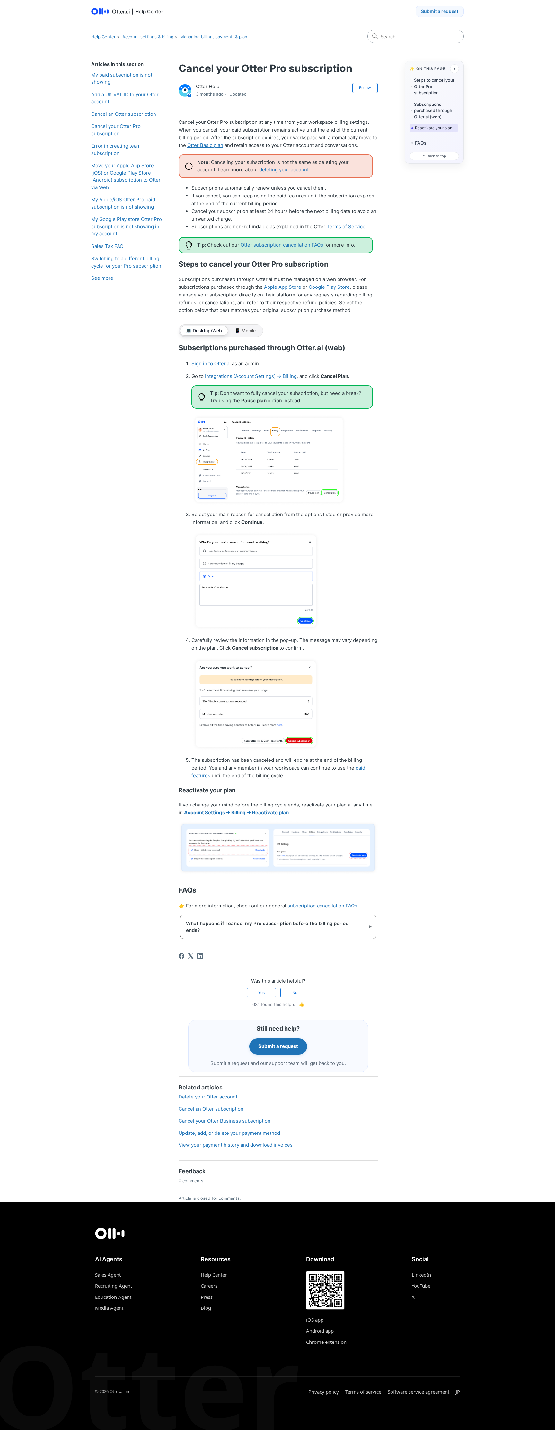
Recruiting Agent (113, 1285)
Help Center (103, 36)
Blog (206, 1308)
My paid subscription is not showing (121, 78)
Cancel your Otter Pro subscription (116, 130)
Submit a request (439, 11)
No (294, 992)
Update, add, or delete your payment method (229, 1133)
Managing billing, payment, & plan (213, 36)
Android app (320, 1330)
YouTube (421, 1285)
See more (102, 278)
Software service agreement (418, 1392)
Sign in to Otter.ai (211, 363)
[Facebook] (181, 956)
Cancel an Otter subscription (123, 114)
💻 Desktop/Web (204, 330)
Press (207, 1297)
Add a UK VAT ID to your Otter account (125, 98)
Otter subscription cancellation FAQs (282, 245)
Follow (365, 87)
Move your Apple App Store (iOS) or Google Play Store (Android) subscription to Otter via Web (126, 176)
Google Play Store (329, 287)
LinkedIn (421, 1274)
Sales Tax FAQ (107, 246)
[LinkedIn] (200, 956)
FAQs (421, 143)
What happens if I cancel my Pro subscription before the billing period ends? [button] (273, 926)
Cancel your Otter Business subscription (224, 1121)
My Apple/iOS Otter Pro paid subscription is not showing (123, 203)
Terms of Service (346, 226)
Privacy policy (323, 1392)
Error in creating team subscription (116, 149)
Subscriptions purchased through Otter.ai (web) (433, 110)
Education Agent (113, 1297)
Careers (209, 1285)
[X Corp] (191, 956)
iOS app (314, 1319)
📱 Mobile (245, 330)
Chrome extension (326, 1342)
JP (458, 1392)
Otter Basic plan (205, 145)
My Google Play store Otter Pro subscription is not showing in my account (126, 226)
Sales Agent (108, 1274)
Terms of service (363, 1392)
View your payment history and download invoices (236, 1145)
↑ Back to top (434, 156)
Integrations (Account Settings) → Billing (251, 376)
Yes (261, 992)
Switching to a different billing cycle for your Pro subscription (126, 262)
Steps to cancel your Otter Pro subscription (434, 86)
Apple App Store (282, 287)
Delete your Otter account (208, 1097)
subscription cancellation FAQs (322, 906)
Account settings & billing (147, 36)
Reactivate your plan (433, 127)
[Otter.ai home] (277, 1233)
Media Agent (109, 1308)
